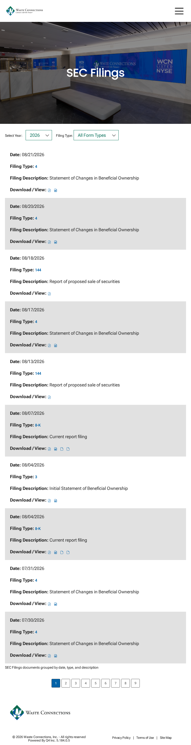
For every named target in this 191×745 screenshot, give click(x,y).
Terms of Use (145, 738)
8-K (38, 425)
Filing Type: (64, 136)
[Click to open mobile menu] (179, 11)
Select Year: (13, 136)
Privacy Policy (121, 738)
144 (38, 270)
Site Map (166, 738)
